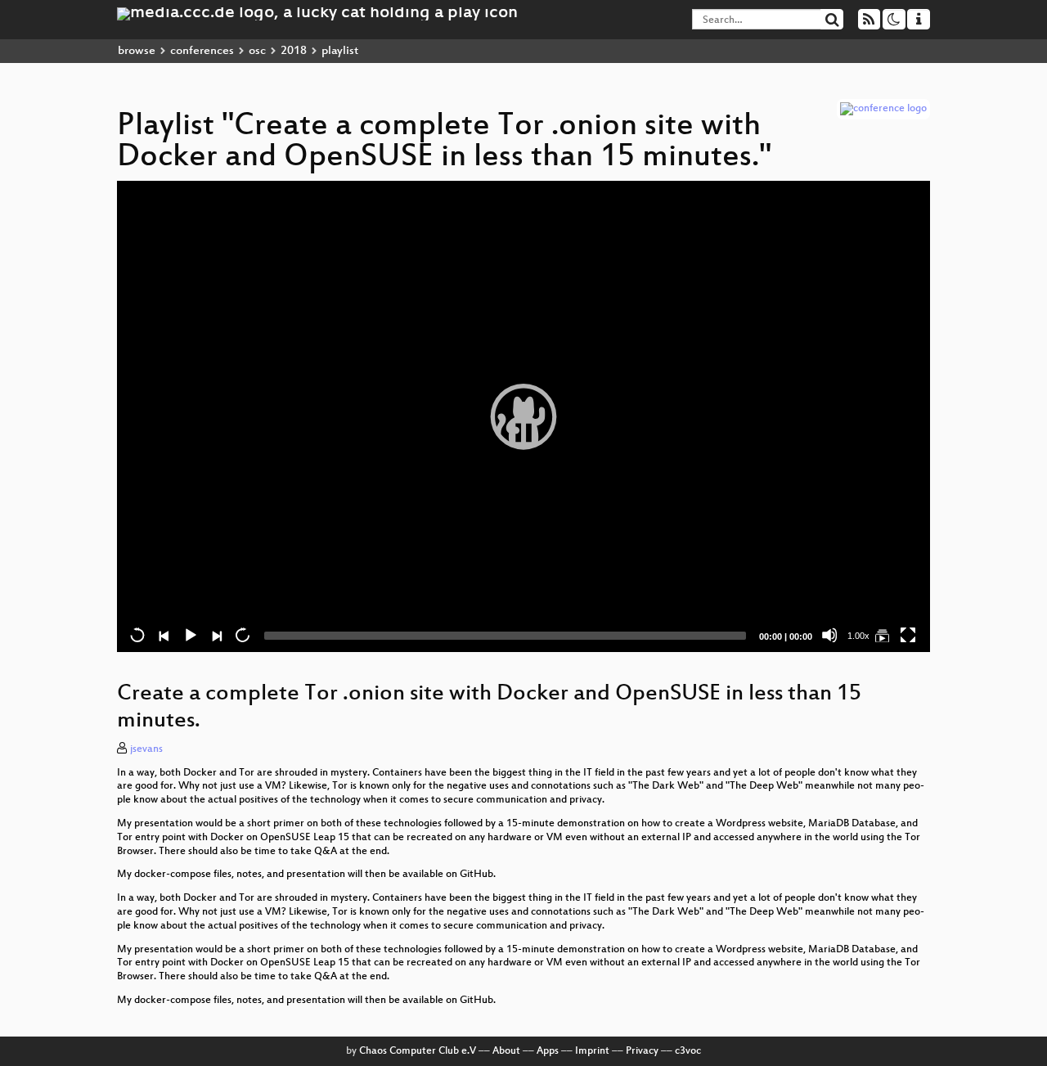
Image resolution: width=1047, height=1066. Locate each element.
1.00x (858, 636)
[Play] (523, 416)
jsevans (146, 749)
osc (257, 51)
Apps (548, 1051)
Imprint (592, 1051)
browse (136, 51)
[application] (523, 416)
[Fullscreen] (908, 634)
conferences (202, 51)
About (506, 1051)
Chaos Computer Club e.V (417, 1051)
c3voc (688, 1051)
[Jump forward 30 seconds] (242, 634)
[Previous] (163, 634)
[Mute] (829, 634)
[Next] (216, 634)
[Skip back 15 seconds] (137, 634)
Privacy (642, 1051)
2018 (294, 51)
